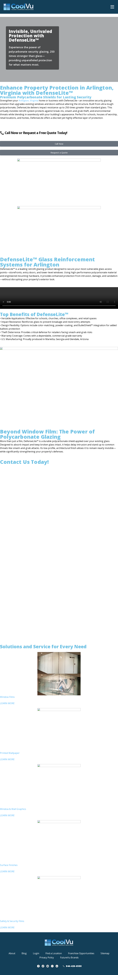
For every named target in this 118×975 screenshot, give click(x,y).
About (12, 953)
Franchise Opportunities (81, 953)
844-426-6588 (73, 966)
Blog (24, 953)
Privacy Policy (46, 957)
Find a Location (53, 953)
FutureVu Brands (69, 957)
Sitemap (105, 953)
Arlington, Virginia (28, 100)
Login (36, 953)
